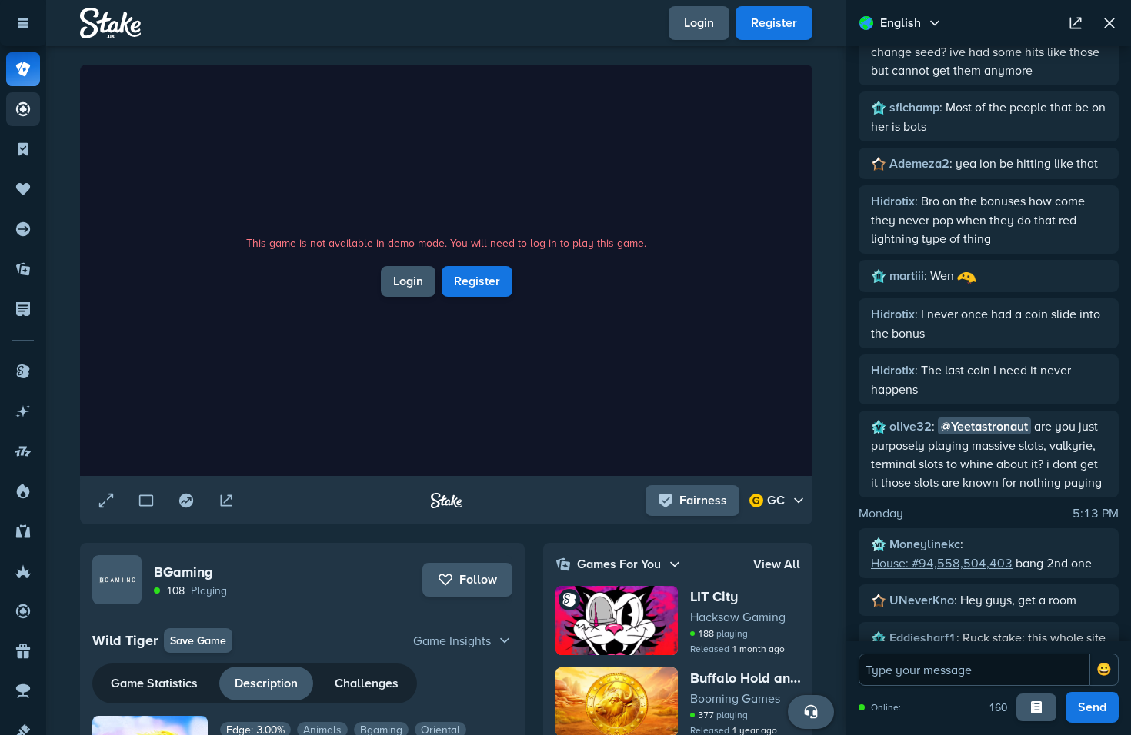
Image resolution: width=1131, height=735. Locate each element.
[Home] (110, 23)
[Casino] (23, 69)
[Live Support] (811, 712)
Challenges (367, 683)
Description (266, 683)
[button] (302, 640)
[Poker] (23, 109)
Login (699, 23)
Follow (478, 579)
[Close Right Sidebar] (1109, 23)
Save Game (198, 640)
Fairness (703, 500)
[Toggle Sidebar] (23, 23)
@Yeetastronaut (984, 426)
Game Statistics (154, 683)
